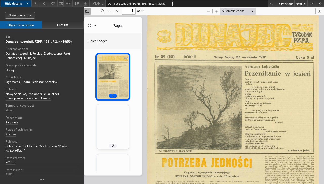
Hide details (13, 3)
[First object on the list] (272, 3)
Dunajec (30, 58)
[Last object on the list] (311, 3)
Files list (62, 25)
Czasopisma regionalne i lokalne (28, 98)
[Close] (320, 3)
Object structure (20, 15)
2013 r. (10, 162)
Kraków (11, 134)
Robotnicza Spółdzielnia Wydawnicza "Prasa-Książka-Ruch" (37, 148)
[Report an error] (85, 3)
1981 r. (10, 174)
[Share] (44, 3)
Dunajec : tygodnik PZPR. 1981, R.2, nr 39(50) (39, 41)
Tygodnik (12, 122)
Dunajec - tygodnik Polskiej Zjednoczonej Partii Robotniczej (38, 55)
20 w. (9, 110)
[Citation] (76, 3)
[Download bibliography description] (68, 3)
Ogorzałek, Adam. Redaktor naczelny (31, 82)
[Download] (35, 3)
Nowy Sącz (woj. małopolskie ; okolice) (32, 94)
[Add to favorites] (53, 3)
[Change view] (60, 3)
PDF (96, 3)
